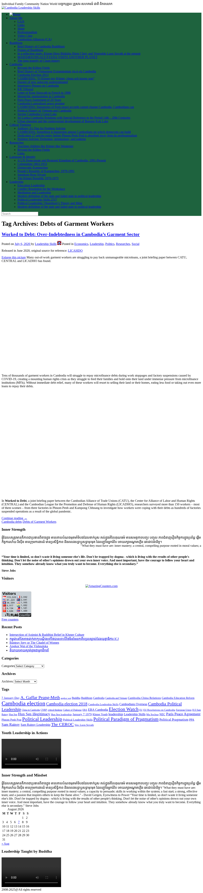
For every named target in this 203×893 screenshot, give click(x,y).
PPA (191, 719)
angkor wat (66, 698)
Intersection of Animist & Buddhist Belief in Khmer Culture (47, 634)
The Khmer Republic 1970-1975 (37, 178)
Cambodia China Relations (144, 697)
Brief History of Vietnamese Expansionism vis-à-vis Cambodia (56, 71)
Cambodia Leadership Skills (103, 704)
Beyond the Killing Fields (33, 67)
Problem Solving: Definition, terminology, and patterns (51, 139)
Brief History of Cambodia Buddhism (41, 46)
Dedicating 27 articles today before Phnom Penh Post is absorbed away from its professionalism (77, 135)
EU (141, 710)
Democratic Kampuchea (32, 167)
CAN (20, 21)
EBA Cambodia (98, 710)
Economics (81, 244)
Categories (8, 666)
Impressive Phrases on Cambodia (38, 85)
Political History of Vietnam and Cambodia (44, 110)
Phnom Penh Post (11, 719)
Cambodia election (23, 703)
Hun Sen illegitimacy (34, 714)
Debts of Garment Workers (39, 521)
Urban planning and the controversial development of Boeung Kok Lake (62, 121)
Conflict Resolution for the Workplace (41, 189)
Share (21, 28)
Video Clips (24, 35)
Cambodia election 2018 (66, 704)
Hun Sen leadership (61, 714)
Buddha (76, 698)
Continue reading (14, 518)
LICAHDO (75, 250)
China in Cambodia (31, 710)
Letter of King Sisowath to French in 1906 (44, 92)
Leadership (16, 181)
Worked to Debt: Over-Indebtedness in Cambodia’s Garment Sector (71, 234)
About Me (16, 18)
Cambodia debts (12, 521)
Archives (7, 681)
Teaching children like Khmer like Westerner (45, 146)
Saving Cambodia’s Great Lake (37, 114)
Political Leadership (42, 719)
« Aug (5, 843)
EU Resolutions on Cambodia (159, 709)
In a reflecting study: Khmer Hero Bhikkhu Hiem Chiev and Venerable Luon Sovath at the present (78, 53)
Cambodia (16, 64)
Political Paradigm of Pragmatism (126, 719)
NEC (162, 714)
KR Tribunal (25, 89)
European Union (184, 710)
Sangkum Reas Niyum (31, 174)
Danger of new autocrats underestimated (42, 82)
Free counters (10, 619)
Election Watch (124, 709)
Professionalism (27, 32)
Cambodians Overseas (133, 704)
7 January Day (11, 697)
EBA (84, 710)
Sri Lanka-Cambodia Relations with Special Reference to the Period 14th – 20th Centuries (73, 117)
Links (21, 25)
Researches (17, 142)
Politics (109, 244)
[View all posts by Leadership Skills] (59, 244)
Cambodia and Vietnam (116, 698)
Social (135, 244)
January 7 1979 (82, 714)
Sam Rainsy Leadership (35, 725)
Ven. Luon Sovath (84, 724)
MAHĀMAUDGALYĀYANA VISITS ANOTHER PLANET (57, 57)
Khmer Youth (100, 714)
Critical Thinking (20, 124)
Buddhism (16, 43)
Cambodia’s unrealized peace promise (41, 103)
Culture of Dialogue (72, 710)
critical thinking (55, 710)
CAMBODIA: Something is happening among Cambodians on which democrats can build (74, 132)
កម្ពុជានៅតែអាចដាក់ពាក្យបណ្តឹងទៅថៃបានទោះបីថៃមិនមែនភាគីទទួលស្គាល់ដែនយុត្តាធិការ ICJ (64, 639)
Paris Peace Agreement (183, 714)
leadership (115, 714)
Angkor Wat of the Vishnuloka (29, 646)
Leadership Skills (45, 244)
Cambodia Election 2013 (33, 75)
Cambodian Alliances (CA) (34, 39)
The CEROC (62, 724)
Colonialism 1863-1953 (32, 164)
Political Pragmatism (173, 719)
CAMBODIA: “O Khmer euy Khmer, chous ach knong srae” (56, 78)
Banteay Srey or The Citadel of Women (34, 642)
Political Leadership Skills (78, 719)
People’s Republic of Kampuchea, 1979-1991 (46, 171)
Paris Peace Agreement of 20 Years (39, 100)
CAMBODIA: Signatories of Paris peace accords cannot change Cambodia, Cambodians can (75, 107)
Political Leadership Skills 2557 (37, 199)
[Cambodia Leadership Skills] (21, 7)
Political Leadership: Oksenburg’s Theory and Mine (49, 203)
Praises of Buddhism (30, 50)
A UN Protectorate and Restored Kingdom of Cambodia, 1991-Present (61, 160)
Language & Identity (22, 156)
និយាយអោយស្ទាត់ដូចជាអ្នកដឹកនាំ (29, 650)
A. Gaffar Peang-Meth (40, 697)
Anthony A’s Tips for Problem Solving (41, 128)
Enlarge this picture (14, 257)
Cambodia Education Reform (178, 698)
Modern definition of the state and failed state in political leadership (59, 196)
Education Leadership (31, 185)
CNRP (44, 710)
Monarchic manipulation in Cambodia (41, 96)
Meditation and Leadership (34, 192)
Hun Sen (13, 714)
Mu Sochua (152, 714)
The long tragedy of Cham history (38, 60)
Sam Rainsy (11, 724)
